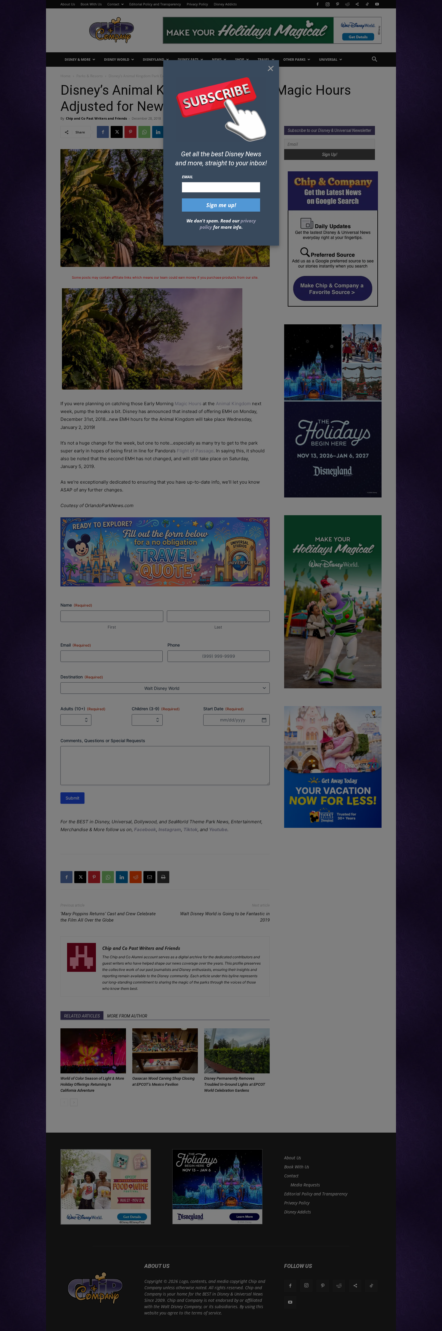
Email (187, 176)
